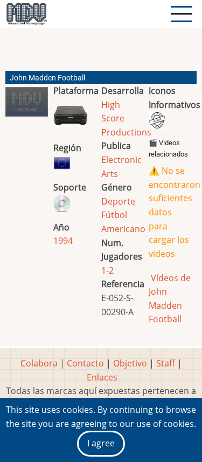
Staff (165, 363)
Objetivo (130, 363)
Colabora (39, 363)
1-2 (107, 270)
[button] (26, 106)
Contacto (85, 363)
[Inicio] (26, 14)
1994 (63, 241)
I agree (101, 443)
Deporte (118, 201)
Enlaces (102, 377)
